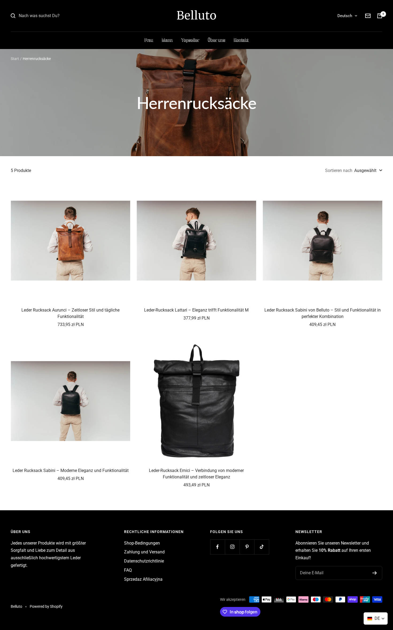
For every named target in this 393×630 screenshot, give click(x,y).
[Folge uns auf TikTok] (261, 546)
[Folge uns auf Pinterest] (247, 546)
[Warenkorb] (379, 15)
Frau (149, 40)
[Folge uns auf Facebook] (217, 546)
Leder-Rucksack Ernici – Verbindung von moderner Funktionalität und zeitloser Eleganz (196, 473)
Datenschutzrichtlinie (144, 561)
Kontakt (241, 40)
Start (15, 59)
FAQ (128, 570)
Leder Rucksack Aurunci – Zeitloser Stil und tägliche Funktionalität (70, 313)
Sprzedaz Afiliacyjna (143, 579)
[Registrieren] (374, 573)
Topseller (190, 40)
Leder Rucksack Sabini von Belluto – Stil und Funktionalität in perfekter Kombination (322, 313)
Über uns (216, 40)
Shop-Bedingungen (142, 543)
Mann (167, 40)
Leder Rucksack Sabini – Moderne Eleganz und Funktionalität (71, 470)
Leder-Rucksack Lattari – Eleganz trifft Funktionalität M (196, 310)
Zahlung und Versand (144, 551)
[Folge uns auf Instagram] (232, 546)
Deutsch (344, 15)
